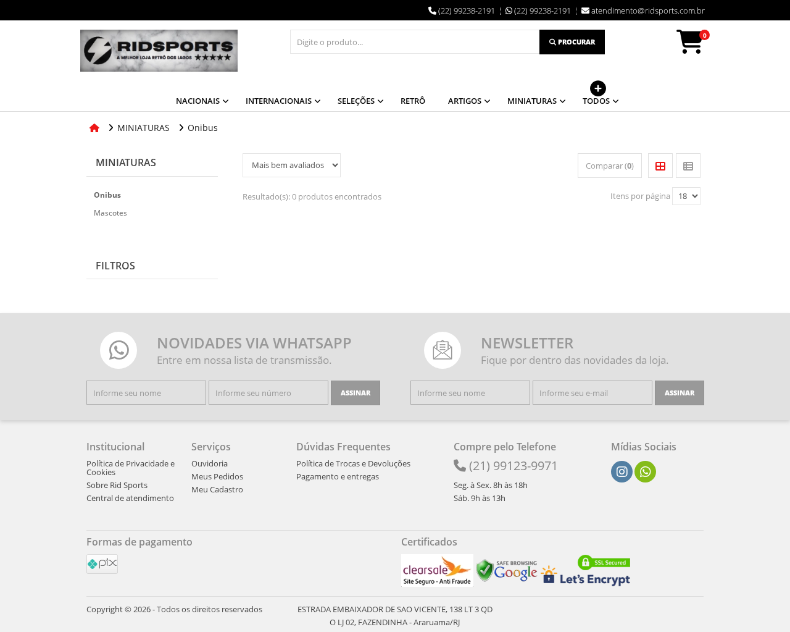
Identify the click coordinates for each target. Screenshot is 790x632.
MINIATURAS (126, 162)
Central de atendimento (130, 498)
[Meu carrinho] (696, 47)
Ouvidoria (209, 463)
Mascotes (110, 213)
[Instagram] (622, 472)
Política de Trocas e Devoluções (353, 463)
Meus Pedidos (217, 476)
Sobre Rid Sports (117, 485)
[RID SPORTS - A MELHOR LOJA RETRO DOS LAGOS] (159, 51)
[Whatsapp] (645, 472)
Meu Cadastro (217, 489)
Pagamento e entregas (337, 476)
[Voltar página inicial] (95, 127)
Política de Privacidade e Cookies (130, 467)
